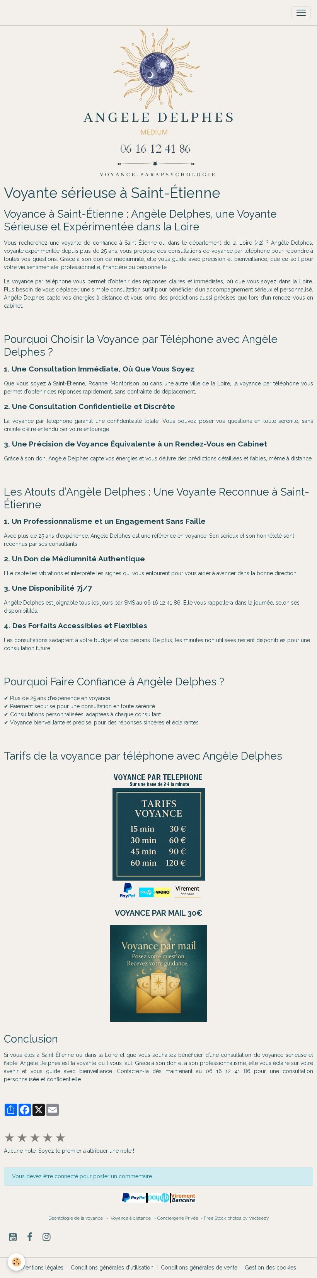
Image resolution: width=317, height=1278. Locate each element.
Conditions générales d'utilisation (112, 1267)
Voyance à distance (132, 1218)
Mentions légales (42, 1267)
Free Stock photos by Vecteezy (236, 1218)
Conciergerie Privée (178, 1218)
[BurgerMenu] (301, 12)
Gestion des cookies (270, 1267)
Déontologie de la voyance (75, 1218)
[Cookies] (16, 1262)
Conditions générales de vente (199, 1267)
